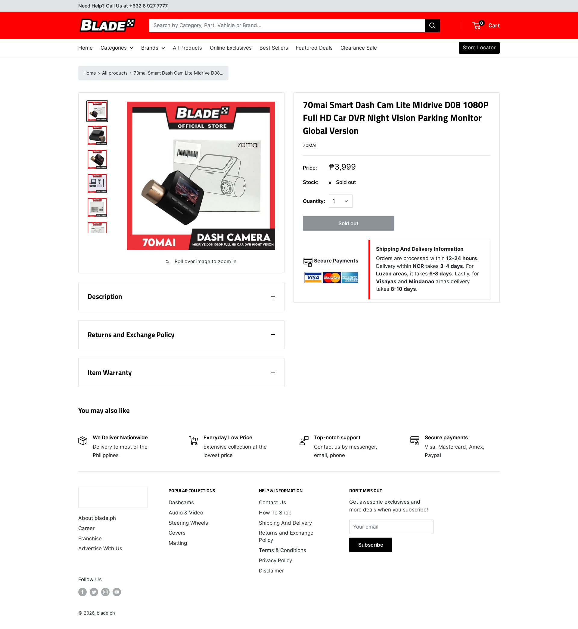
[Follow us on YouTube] (117, 592)
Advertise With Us (100, 548)
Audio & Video (186, 513)
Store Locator (479, 47)
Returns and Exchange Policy (286, 536)
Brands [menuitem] (149, 48)
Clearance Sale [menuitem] (358, 48)
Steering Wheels (188, 523)
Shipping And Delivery (285, 523)
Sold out (348, 223)
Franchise (90, 538)
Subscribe (370, 545)
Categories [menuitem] (114, 48)
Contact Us (272, 502)
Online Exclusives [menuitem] (231, 48)
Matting (178, 543)
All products (115, 73)
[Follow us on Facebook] (82, 592)
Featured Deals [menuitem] (314, 48)
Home (89, 73)
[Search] (432, 25)
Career (86, 528)
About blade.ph (97, 518)
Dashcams (181, 502)
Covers (177, 533)
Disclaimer (271, 571)
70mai (309, 145)
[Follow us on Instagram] (105, 592)
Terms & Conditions (282, 550)
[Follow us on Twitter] (94, 592)
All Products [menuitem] (187, 48)
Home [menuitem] (85, 48)
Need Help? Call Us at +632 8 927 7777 (123, 6)
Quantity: (314, 201)
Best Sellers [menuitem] (273, 48)
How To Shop (275, 513)
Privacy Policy (275, 560)
